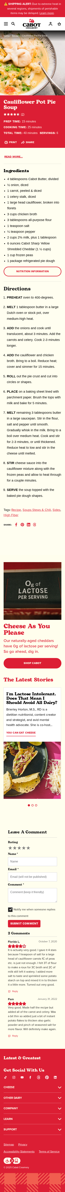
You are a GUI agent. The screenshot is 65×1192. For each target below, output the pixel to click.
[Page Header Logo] (32, 24)
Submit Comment (24, 923)
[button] (29, 805)
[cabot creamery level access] (12, 1160)
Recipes (16, 35)
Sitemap (9, 1144)
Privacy (22, 1144)
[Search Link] (13, 23)
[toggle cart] (59, 24)
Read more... (13, 156)
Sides (56, 509)
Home (7, 35)
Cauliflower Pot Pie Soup (34, 35)
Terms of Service (49, 1151)
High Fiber (11, 515)
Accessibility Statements (19, 1151)
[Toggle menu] (6, 24)
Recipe (16, 509)
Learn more (47, 13)
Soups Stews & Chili (37, 509)
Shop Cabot (33, 663)
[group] (19, 848)
